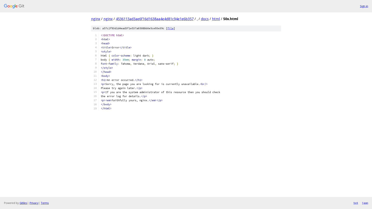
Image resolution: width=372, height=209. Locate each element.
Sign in (364, 6)
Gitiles (23, 203)
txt (355, 203)
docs (205, 18)
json (365, 203)
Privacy (33, 203)
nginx (95, 18)
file (170, 28)
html (216, 18)
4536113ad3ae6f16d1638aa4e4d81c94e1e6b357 (155, 18)
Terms (45, 203)
